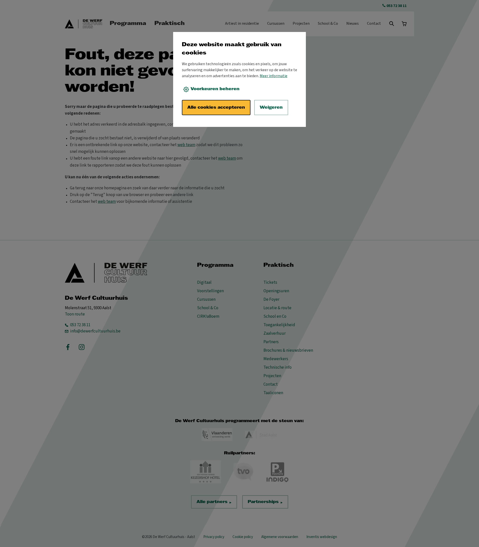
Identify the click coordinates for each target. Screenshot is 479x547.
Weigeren (271, 107)
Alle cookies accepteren (216, 107)
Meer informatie (273, 76)
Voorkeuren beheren (215, 89)
